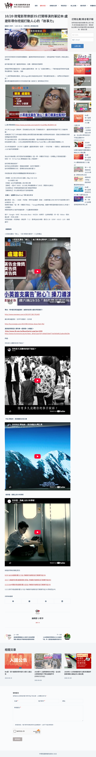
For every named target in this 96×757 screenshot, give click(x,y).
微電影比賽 (53, 6)
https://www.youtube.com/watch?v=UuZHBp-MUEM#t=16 (35, 125)
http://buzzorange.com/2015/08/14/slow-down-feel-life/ (24, 324)
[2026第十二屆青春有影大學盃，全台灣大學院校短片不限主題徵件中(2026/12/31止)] (47, 661)
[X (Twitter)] (29, 601)
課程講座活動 (34, 26)
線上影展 (73, 6)
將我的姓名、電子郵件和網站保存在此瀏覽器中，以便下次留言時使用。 (34, 725)
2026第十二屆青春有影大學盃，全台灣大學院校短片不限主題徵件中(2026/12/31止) (47, 674)
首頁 (36, 6)
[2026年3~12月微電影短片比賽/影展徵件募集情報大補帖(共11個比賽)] (77, 661)
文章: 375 (38, 622)
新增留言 (17, 707)
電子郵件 (41, 701)
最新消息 (43, 6)
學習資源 (63, 6)
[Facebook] (13, 601)
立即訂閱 (77, 46)
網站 (63, 701)
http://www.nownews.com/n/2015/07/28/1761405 (22, 314)
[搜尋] (92, 5)
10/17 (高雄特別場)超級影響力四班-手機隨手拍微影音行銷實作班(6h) (28, 580)
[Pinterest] (46, 601)
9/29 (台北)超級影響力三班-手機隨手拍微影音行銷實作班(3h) (25, 575)
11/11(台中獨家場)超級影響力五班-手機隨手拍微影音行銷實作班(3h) (28, 584)
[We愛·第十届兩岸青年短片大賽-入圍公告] (18, 661)
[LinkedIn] (62, 601)
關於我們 (83, 6)
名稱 (16, 701)
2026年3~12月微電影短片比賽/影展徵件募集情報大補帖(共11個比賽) (77, 673)
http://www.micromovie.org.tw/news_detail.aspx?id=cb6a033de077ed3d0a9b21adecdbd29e (37, 333)
